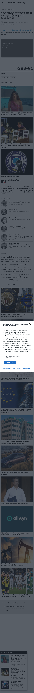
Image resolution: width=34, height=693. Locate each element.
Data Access (17, 368)
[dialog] (17, 346)
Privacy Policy (27, 368)
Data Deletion (7, 368)
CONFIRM (10, 362)
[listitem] (17, 357)
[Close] (30, 324)
